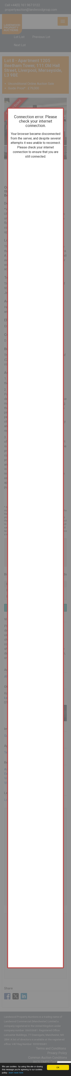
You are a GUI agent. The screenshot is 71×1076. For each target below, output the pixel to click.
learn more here (16, 1072)
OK (57, 1067)
